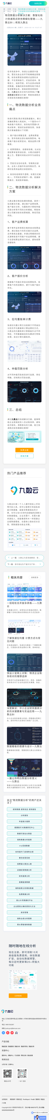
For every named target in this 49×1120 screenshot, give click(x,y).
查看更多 (35, 577)
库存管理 (24, 912)
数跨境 (38, 1099)
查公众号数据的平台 (24, 900)
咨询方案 (24, 456)
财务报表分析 (24, 876)
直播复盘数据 (24, 882)
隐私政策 (30, 1055)
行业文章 (15, 10)
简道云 (43, 1099)
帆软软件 (12, 1099)
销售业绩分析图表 (24, 918)
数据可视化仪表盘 (24, 833)
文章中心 (9, 10)
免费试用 (38, 3)
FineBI (33, 1099)
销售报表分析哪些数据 (24, 888)
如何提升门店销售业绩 (24, 852)
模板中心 (11, 1055)
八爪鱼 (4, 1103)
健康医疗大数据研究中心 (24, 827)
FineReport (26, 1099)
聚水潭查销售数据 (24, 924)
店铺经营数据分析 (24, 870)
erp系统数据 (24, 845)
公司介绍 (4, 1064)
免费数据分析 (24, 894)
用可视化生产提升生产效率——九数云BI (26, 564)
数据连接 (4, 1046)
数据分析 (17, 1046)
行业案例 (17, 1055)
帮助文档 (23, 1055)
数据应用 (31, 1046)
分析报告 (24, 815)
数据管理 (11, 1046)
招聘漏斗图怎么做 (24, 864)
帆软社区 (19, 1099)
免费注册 (24, 450)
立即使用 (18, 996)
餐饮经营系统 (24, 858)
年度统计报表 (24, 821)
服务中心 (4, 1055)
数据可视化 (24, 1046)
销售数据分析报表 (24, 839)
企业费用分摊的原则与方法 (24, 906)
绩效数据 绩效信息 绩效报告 (24, 809)
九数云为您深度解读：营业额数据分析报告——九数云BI (29, 558)
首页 (4, 10)
